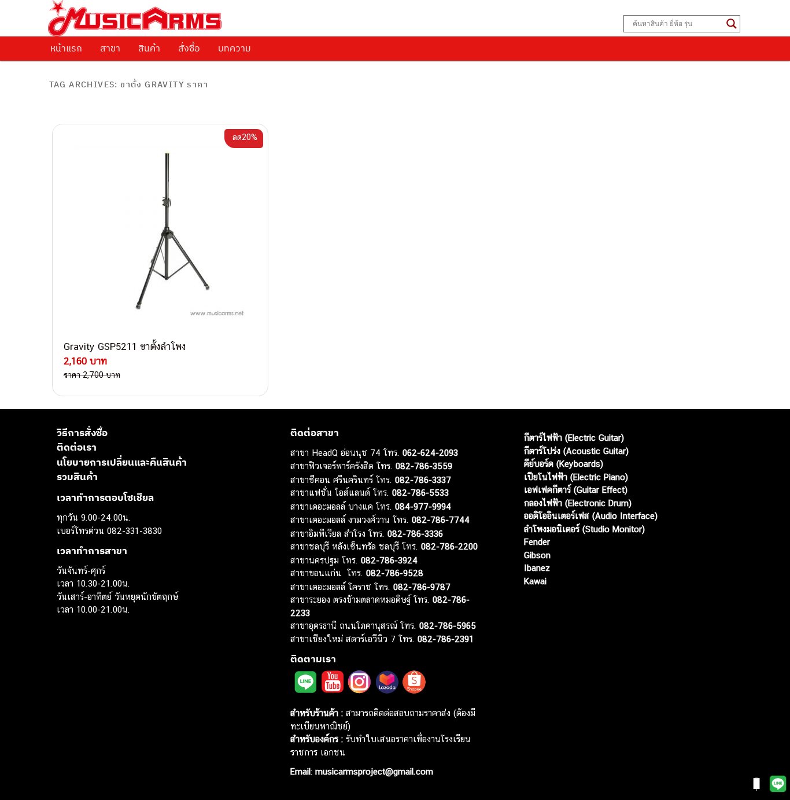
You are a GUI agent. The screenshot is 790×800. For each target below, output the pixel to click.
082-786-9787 (422, 587)
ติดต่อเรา (77, 447)
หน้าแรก (66, 48)
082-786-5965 (447, 626)
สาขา (110, 48)
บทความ (234, 48)
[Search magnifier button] (731, 24)
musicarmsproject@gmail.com (372, 771)
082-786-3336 (415, 534)
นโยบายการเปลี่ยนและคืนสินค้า (122, 462)
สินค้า (149, 48)
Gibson (537, 555)
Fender (537, 542)
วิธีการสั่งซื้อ (82, 432)
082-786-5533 (420, 492)
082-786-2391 (446, 639)
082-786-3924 (389, 560)
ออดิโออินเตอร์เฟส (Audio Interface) (591, 516)
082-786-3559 (424, 466)
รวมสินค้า (77, 476)
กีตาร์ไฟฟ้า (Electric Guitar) (574, 438)
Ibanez (537, 568)
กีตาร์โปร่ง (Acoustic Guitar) (576, 451)
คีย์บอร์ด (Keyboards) (563, 464)
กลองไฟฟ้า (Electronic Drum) (578, 503)
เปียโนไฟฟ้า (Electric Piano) (576, 477)
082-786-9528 (394, 573)
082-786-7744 (441, 520)
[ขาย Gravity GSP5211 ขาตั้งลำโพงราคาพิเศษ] (160, 232)
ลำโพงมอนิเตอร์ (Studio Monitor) (584, 529)
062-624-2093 (430, 453)
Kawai (535, 581)
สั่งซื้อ (189, 48)
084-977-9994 (423, 506)
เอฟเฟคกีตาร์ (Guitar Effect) (575, 490)
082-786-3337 (423, 480)
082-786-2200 (449, 546)
